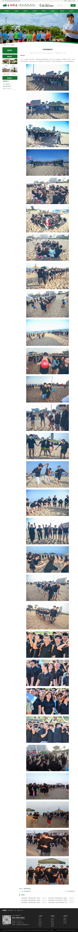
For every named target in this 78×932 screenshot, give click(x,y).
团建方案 (44, 10)
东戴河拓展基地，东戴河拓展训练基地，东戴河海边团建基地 (31, 900)
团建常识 (64, 919)
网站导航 (65, 0)
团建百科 (62, 10)
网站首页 (7, 10)
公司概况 (16, 10)
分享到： (22, 888)
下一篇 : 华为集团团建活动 (69, 891)
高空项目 (52, 921)
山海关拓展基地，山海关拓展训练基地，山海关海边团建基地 (31, 902)
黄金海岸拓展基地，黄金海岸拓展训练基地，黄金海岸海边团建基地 (58, 902)
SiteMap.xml (64, 930)
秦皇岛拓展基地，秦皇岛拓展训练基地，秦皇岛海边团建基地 (58, 900)
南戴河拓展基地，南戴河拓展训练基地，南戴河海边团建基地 (58, 898)
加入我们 (73, 0)
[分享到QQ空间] (24, 888)
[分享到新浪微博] (28, 888)
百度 (15, 910)
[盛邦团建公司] (19, 5)
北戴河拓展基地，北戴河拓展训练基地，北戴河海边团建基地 (31, 898)
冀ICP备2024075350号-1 (45, 930)
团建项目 (25, 10)
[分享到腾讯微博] (29, 888)
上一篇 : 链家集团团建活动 (26, 891)
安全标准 (64, 921)
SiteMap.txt (69, 930)
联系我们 (71, 10)
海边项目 (52, 918)
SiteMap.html (73, 930)
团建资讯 (64, 918)
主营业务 (39, 921)
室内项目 (52, 926)
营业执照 (29, 930)
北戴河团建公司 (11, 910)
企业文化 (39, 919)
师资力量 (39, 924)
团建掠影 (53, 10)
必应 (22, 910)
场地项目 (52, 919)
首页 (9, 44)
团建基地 (35, 10)
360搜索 (18, 910)
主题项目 (52, 924)
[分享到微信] (25, 888)
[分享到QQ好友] (27, 888)
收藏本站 (69, 0)
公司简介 (39, 918)
